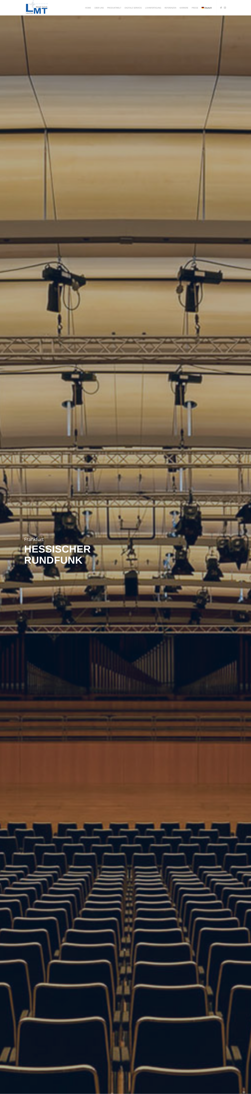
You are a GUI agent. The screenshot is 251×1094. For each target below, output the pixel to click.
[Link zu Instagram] (225, 8)
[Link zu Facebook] (221, 8)
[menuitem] (88, 7)
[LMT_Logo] (36, 7)
